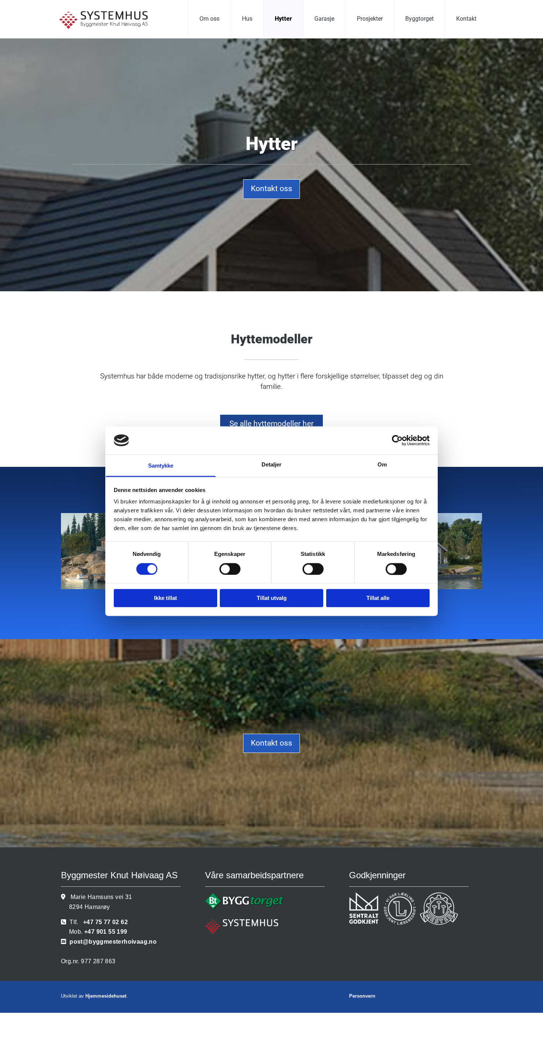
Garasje (324, 18)
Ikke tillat (165, 598)
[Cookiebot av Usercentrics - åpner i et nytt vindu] (397, 440)
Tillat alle (377, 598)
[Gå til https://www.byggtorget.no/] (271, 901)
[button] (271, 188)
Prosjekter (370, 18)
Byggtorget (419, 18)
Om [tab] (382, 465)
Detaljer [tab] (272, 465)
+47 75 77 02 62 (105, 922)
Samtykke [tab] (161, 466)
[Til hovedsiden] (111, 20)
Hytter (283, 18)
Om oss (209, 18)
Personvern (362, 996)
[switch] (229, 569)
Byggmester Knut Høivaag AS (119, 875)
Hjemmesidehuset (105, 996)
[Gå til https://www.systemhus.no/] (271, 926)
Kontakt (466, 18)
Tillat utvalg (272, 598)
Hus (247, 18)
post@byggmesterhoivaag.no (113, 942)
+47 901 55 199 (105, 932)
